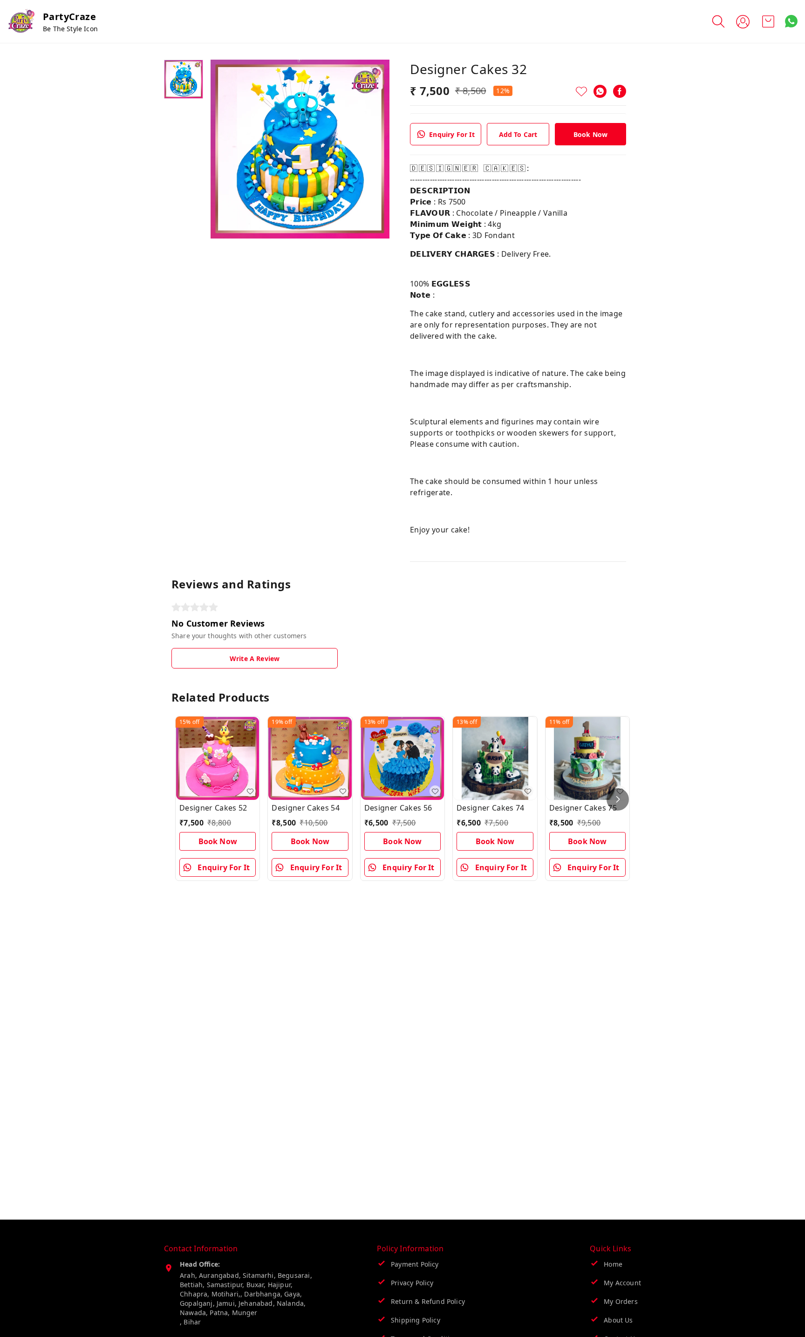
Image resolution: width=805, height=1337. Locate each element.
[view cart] (768, 21)
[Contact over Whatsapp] (791, 21)
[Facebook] (619, 91)
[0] (768, 21)
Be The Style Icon (70, 28)
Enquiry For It (451, 134)
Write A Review (255, 658)
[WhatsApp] (600, 91)
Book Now (590, 134)
